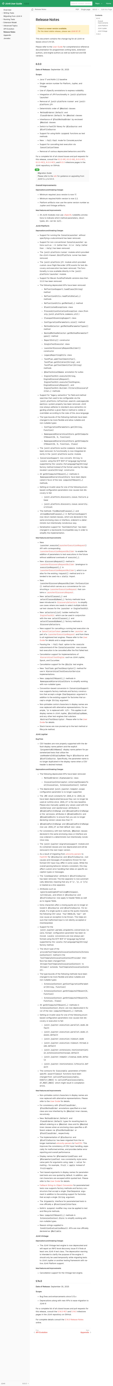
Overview (7, 10)
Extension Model (10, 22)
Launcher (79, 631)
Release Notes (9, 32)
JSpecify (68, 215)
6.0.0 (95, 9)
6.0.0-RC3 (50, 162)
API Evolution (9, 29)
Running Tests (9, 19)
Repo (97, 3)
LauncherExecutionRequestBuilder (57, 551)
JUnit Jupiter (102, 28)
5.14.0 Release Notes (74, 1319)
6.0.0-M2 (71, 159)
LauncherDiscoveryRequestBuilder (57, 564)
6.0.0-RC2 (40, 162)
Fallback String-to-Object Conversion (56, 1185)
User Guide (58, 47)
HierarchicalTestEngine (52, 657)
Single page (85, 9)
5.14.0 (98, 34)
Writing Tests (9, 13)
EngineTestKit (47, 615)
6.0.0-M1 (62, 159)
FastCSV (43, 857)
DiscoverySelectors (67, 602)
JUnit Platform (103, 25)
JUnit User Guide (17, 3)
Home (108, 3)
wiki (55, 176)
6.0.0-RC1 (80, 159)
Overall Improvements (103, 22)
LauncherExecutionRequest (72, 545)
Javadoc (7, 38)
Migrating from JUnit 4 (13, 16)
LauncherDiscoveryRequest (60, 592)
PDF (77, 9)
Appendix (7, 35)
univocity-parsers (73, 854)
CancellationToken (51, 631)
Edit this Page (106, 9)
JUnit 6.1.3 (75, 31)
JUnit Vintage (102, 31)
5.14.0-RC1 (62, 1311)
